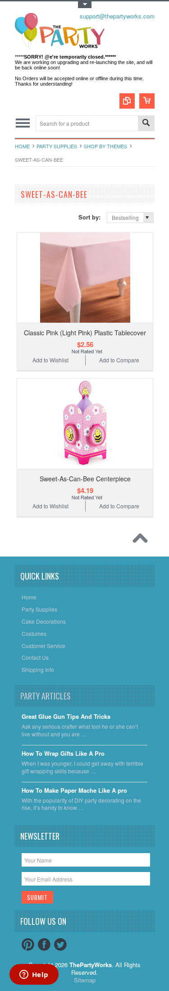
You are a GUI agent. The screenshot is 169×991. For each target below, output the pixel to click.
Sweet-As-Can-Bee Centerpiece (85, 478)
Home (22, 146)
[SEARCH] (146, 124)
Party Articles (45, 696)
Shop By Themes (105, 146)
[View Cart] (147, 101)
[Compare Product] (127, 101)
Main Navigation (23, 123)
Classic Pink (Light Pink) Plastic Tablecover (85, 332)
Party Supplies (57, 146)
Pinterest (28, 944)
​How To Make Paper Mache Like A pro (74, 791)
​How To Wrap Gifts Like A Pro (63, 754)
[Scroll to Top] (142, 540)
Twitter (60, 944)
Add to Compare (119, 360)
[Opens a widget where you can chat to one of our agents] (34, 975)
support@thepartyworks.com (117, 16)
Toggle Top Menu (84, 4)
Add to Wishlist (50, 360)
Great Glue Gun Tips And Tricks (66, 717)
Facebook (44, 944)
